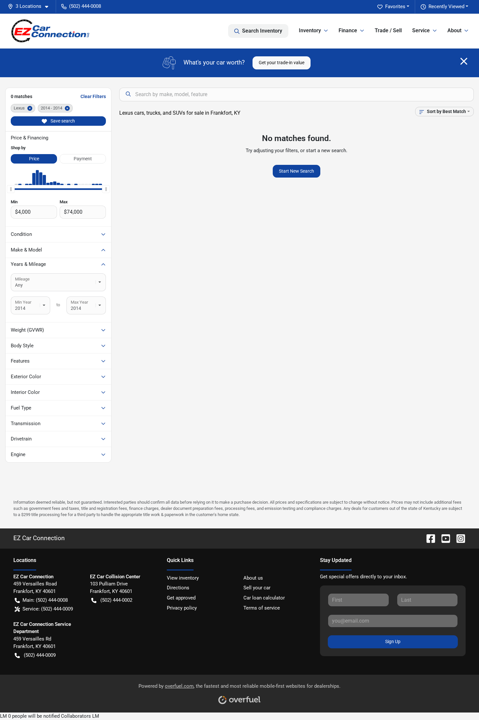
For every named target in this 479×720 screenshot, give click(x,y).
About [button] (454, 30)
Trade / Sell (388, 30)
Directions (178, 588)
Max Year (79, 302)
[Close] (463, 61)
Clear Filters (93, 96)
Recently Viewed (446, 6)
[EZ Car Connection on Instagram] (458, 538)
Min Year (23, 302)
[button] (30, 6)
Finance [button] (348, 30)
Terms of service (261, 608)
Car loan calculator (264, 598)
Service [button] (421, 30)
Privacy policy (182, 608)
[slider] (11, 189)
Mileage (22, 279)
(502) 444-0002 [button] (116, 600)
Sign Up (392, 641)
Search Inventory (262, 31)
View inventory (183, 578)
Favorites (395, 6)
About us (253, 578)
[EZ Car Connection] (50, 31)
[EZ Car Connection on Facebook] (428, 538)
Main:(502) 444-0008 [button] (45, 600)
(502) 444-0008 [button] (85, 6)
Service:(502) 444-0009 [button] (47, 609)
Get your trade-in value (281, 62)
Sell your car (256, 588)
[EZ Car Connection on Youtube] (443, 538)
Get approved (181, 598)
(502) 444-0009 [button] (40, 655)
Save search (62, 120)
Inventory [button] (310, 30)
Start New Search (296, 171)
